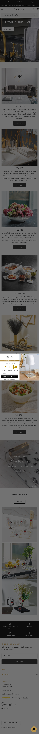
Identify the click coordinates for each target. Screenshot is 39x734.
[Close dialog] (38, 354)
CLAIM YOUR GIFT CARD (10, 376)
